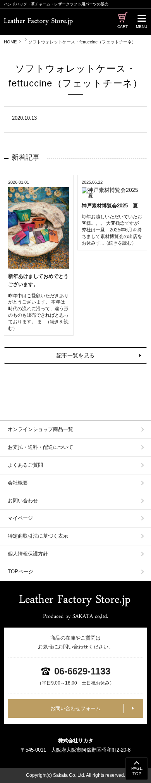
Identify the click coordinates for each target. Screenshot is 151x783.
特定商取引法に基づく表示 (38, 536)
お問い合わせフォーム (75, 708)
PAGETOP (136, 771)
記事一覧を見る (75, 355)
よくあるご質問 (25, 465)
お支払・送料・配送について (40, 447)
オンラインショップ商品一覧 (40, 429)
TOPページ (20, 571)
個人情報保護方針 (28, 554)
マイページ (20, 518)
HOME (10, 42)
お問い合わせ (23, 501)
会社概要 (18, 483)
